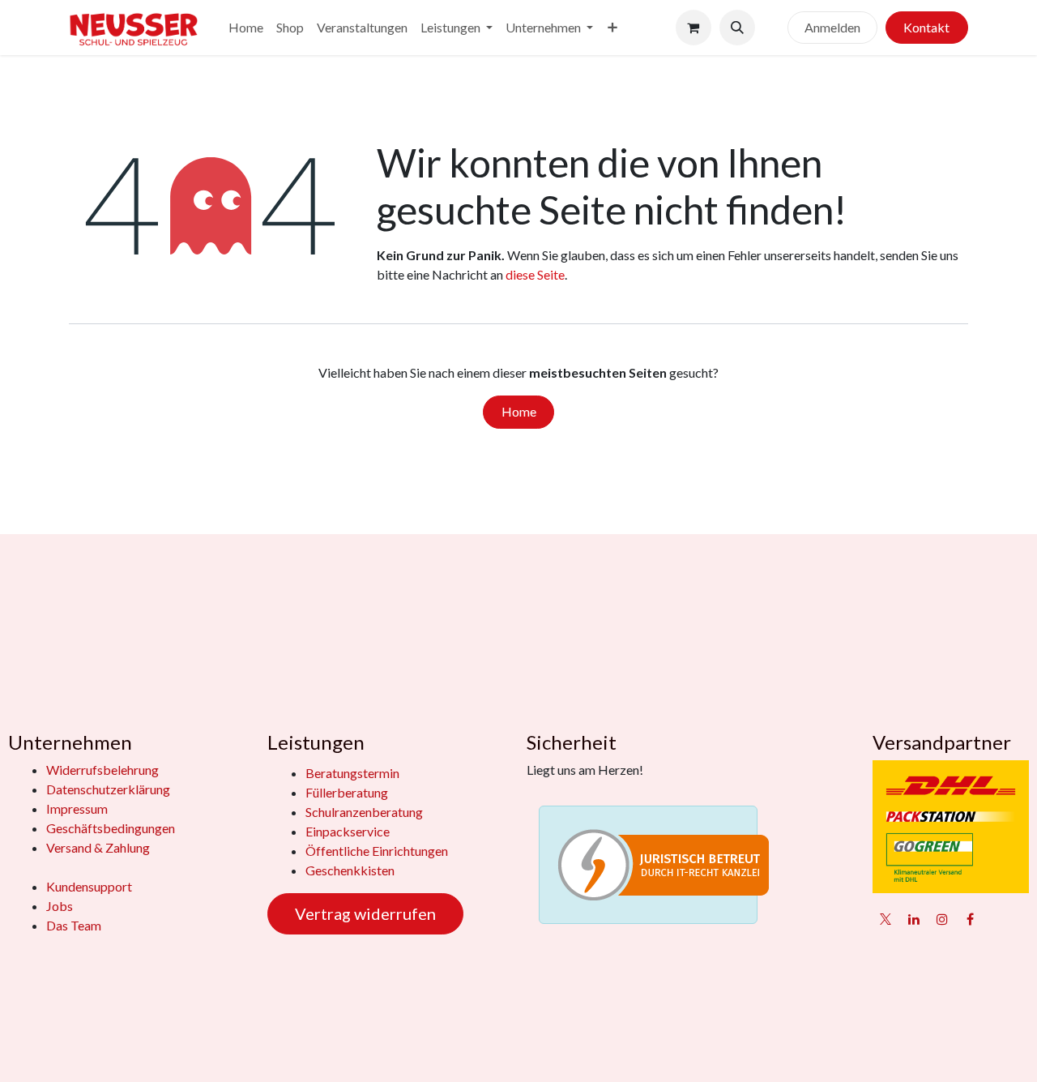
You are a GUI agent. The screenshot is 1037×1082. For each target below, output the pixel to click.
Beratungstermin (352, 772)
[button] (737, 27)
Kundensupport (89, 886)
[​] (771, 27)
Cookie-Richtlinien (116, 1056)
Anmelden (832, 27)
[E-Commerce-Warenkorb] (693, 27)
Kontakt (926, 27)
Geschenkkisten (350, 870)
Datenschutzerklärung (108, 789)
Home (518, 411)
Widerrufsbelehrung (102, 769)
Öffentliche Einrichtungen (376, 850)
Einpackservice (347, 831)
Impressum (77, 808)
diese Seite (535, 274)
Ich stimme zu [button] (921, 1036)
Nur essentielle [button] (823, 1036)
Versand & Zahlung (98, 847)
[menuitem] (246, 27)
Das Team (73, 925)
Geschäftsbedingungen (110, 828)
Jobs (59, 905)
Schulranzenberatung (364, 811)
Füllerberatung (346, 792)
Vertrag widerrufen (365, 913)
